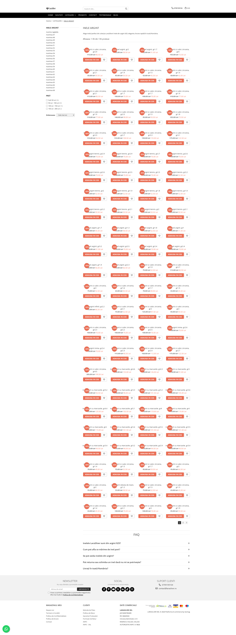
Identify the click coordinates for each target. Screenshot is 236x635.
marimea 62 (50, 74)
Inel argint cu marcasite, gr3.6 (178, 390)
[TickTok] (127, 589)
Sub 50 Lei (52, 100)
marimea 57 (50, 61)
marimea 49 (50, 40)
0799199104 (167, 585)
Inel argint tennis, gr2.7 (150, 153)
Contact (49, 622)
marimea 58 (50, 64)
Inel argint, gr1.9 (95, 265)
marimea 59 (50, 66)
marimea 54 (50, 53)
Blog (115, 15)
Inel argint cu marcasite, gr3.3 (122, 390)
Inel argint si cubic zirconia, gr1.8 (178, 113)
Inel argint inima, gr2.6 (178, 327)
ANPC (85, 622)
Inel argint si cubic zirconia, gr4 (178, 50)
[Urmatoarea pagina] (186, 522)
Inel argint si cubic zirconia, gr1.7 (122, 92)
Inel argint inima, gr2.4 (95, 348)
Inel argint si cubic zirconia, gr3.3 (150, 134)
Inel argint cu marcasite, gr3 (178, 369)
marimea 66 (50, 85)
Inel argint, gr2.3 (122, 265)
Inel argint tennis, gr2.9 (95, 153)
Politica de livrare (52, 619)
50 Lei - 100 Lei (53, 103)
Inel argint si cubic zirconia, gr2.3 (95, 134)
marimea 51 (50, 45)
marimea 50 (50, 43)
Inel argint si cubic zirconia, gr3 (150, 307)
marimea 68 (50, 90)
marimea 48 (50, 37)
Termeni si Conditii (53, 613)
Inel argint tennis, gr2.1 (122, 209)
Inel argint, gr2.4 (150, 246)
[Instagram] (132, 589)
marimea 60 (50, 69)
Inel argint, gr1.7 (150, 49)
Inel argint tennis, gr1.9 (122, 191)
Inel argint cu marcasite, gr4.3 (150, 369)
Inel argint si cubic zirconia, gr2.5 (122, 113)
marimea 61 (50, 72)
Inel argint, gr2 (123, 49)
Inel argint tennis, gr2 (95, 191)
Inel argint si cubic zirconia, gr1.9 (122, 71)
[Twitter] (118, 589)
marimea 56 (50, 58)
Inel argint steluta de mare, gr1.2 (122, 486)
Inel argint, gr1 (178, 228)
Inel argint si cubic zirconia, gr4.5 (95, 370)
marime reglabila (52, 32)
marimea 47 (50, 35)
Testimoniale (105, 15)
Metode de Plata (89, 610)
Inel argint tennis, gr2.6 (178, 153)
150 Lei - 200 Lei (54, 109)
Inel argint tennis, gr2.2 (178, 172)
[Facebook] (104, 589)
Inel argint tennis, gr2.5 (122, 172)
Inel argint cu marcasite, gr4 (150, 408)
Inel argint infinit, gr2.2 (95, 306)
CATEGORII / (58, 21)
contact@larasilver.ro (167, 588)
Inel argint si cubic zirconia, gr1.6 (122, 286)
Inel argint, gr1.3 (122, 228)
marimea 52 (50, 48)
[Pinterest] (109, 589)
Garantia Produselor (90, 616)
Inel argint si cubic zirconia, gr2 (95, 286)
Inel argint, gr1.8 (150, 228)
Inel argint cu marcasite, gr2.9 (150, 445)
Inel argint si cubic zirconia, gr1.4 (178, 71)
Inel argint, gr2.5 (122, 246)
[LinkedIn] (123, 589)
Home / (49, 21)
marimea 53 (50, 50)
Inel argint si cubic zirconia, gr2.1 (95, 71)
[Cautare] (126, 9)
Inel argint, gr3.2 (95, 246)
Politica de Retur (89, 613)
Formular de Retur (89, 619)
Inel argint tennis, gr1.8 (150, 191)
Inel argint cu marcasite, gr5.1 (122, 408)
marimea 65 (50, 82)
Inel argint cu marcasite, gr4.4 (95, 408)
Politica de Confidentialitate (73, 595)
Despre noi (50, 610)
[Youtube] (113, 589)
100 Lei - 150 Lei (54, 106)
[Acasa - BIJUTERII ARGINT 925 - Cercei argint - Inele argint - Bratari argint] (58, 8)
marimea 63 (50, 77)
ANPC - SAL (87, 624)
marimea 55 (50, 56)
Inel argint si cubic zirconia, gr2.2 (122, 328)
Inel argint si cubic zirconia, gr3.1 (178, 134)
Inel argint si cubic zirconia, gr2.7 (122, 134)
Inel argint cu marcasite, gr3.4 (122, 427)
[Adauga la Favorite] (104, 60)
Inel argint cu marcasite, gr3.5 (150, 427)
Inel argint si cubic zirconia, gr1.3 (178, 486)
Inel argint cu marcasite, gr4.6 (122, 369)
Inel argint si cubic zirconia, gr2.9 (95, 50)
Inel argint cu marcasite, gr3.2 (95, 390)
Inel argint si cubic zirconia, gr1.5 (150, 71)
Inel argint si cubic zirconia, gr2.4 (150, 349)
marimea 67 (50, 87)
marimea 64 (50, 80)
